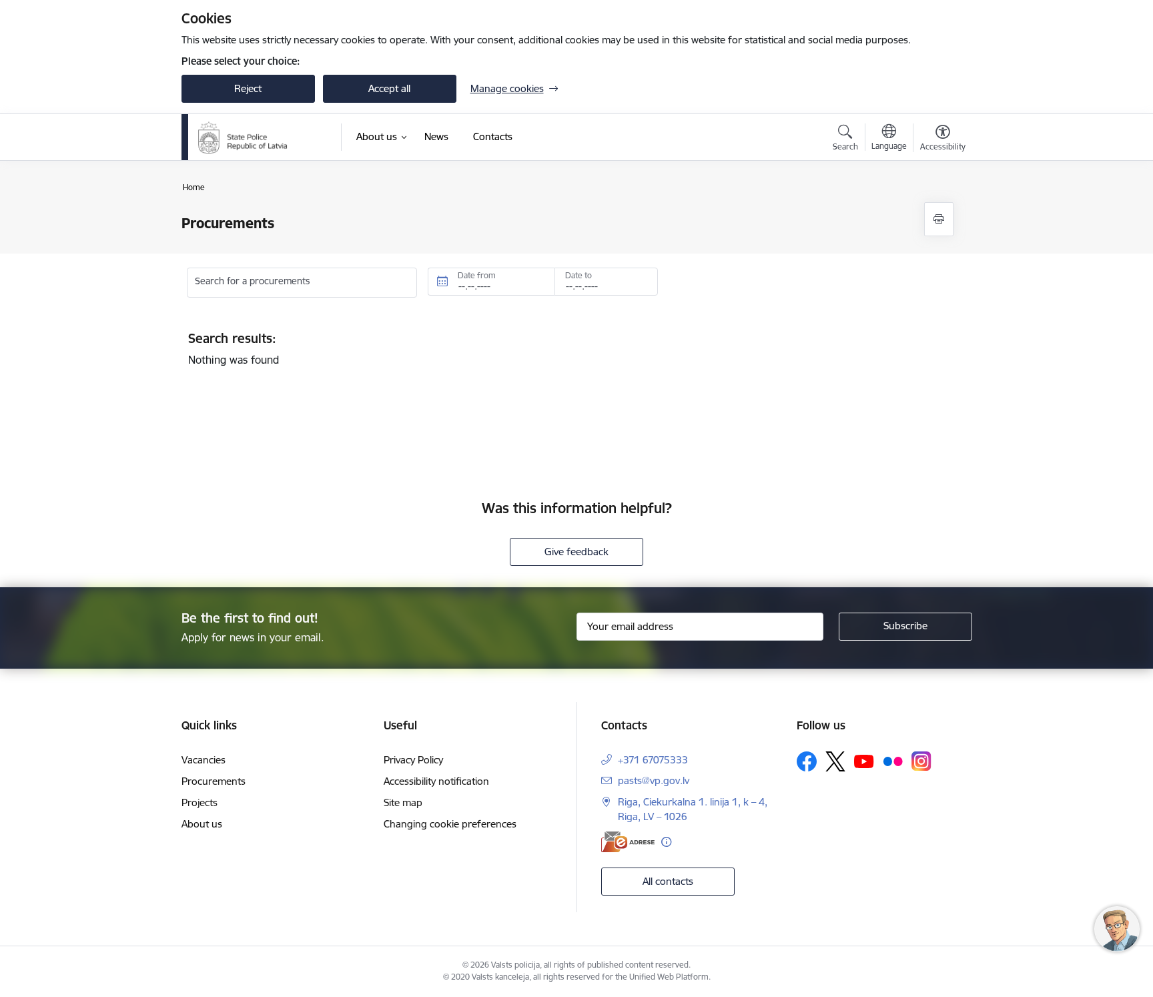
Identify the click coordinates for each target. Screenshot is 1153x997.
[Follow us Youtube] (864, 761)
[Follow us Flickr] (893, 761)
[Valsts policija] (243, 137)
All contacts (668, 881)
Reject (248, 88)
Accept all (389, 88)
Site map (403, 802)
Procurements (213, 781)
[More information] (666, 842)
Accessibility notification (436, 781)
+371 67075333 (653, 759)
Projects (199, 802)
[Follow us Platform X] (835, 761)
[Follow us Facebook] (807, 761)
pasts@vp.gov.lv (653, 780)
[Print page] (939, 219)
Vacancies (203, 759)
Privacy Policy (413, 759)
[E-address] (628, 842)
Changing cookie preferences (450, 823)
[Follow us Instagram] (921, 761)
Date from (477, 275)
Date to (578, 275)
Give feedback (576, 551)
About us (201, 823)
